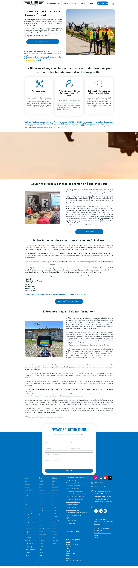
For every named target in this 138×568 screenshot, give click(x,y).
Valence (54, 535)
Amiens (27, 484)
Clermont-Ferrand (31, 550)
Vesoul (54, 544)
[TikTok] (110, 478)
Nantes (41, 544)
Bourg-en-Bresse (30, 514)
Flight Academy (45, 98)
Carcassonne (29, 529)
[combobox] (69, 454)
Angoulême (29, 490)
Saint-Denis (55, 511)
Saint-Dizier (55, 514)
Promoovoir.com (37, 567)
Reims (54, 496)
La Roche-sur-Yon (44, 493)
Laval (40, 499)
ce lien (52, 264)
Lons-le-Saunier (44, 511)
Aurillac (27, 496)
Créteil (27, 555)
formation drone (86, 247)
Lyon (40, 514)
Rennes (54, 499)
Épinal (41, 481)
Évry (40, 487)
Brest (26, 520)
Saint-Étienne (56, 517)
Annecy (27, 493)
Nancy (41, 538)
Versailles (55, 541)
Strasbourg (55, 520)
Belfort (27, 505)
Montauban (42, 532)
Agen (26, 478)
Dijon (40, 478)
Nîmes (41, 553)
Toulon (54, 523)
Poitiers (54, 493)
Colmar (27, 553)
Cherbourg (28, 547)
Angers (27, 487)
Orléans (54, 478)
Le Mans (41, 502)
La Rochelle (42, 496)
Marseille (42, 520)
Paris (53, 481)
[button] (70, 3)
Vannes (54, 538)
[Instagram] (96, 478)
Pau (53, 484)
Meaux (41, 523)
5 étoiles (39, 61)
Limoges (41, 508)
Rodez (54, 502)
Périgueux (55, 487)
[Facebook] (100, 478)
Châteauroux (29, 544)
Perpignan (55, 490)
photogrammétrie (106, 221)
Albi (26, 481)
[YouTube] (105, 478)
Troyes (54, 532)
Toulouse (55, 526)
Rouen (54, 505)
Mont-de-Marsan (44, 529)
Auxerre (27, 499)
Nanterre (41, 541)
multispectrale (71, 223)
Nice (40, 550)
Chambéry (28, 535)
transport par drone (79, 221)
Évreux (41, 484)
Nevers (41, 547)
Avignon (27, 502)
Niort (40, 555)
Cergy (27, 532)
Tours (53, 529)
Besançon (28, 508)
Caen (26, 526)
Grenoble (42, 490)
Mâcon (41, 517)
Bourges (27, 517)
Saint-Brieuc (56, 508)
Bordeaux (28, 511)
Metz (40, 526)
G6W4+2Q (110, 496)
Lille (40, 505)
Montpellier (42, 535)
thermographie (93, 221)
